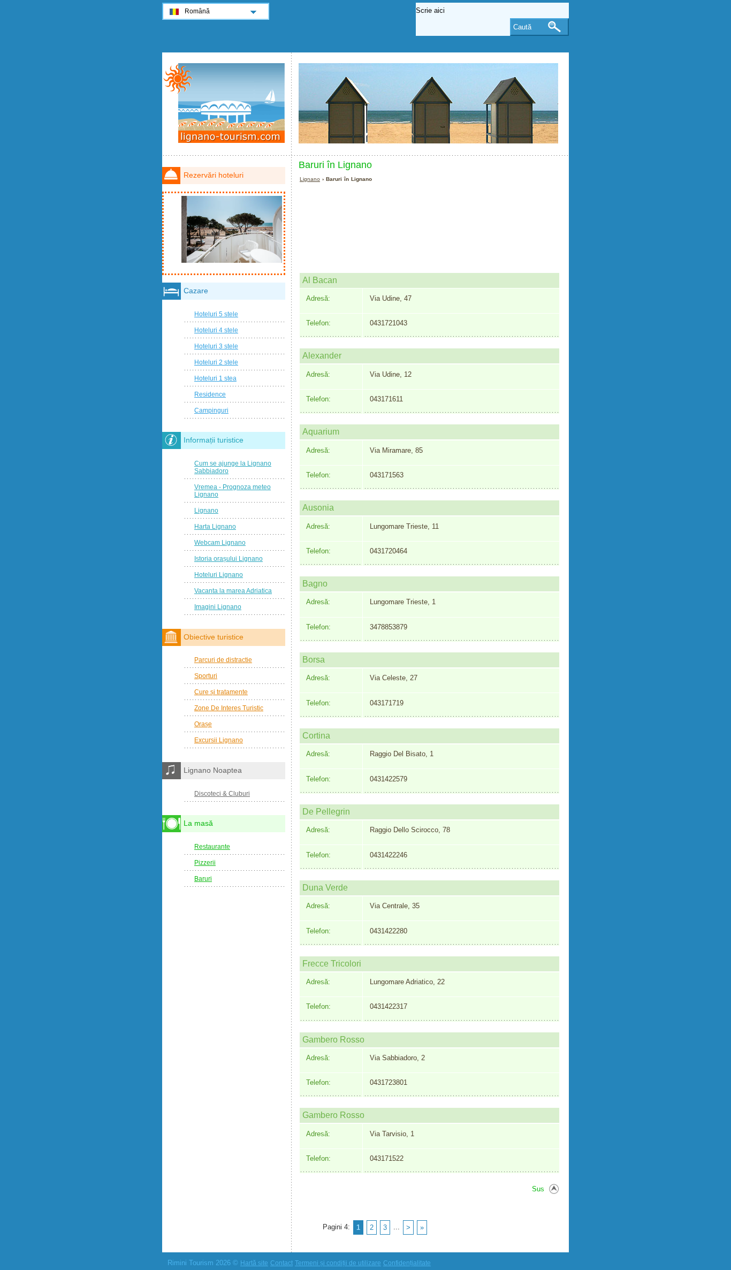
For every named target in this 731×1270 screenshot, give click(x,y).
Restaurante (212, 846)
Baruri (203, 879)
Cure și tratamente (221, 692)
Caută (522, 27)
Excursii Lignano (218, 740)
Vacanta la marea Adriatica (233, 591)
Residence (210, 394)
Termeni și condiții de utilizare (338, 1263)
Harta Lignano (215, 526)
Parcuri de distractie (223, 660)
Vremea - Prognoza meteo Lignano (232, 490)
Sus (538, 1189)
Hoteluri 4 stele (216, 330)
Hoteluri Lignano (218, 575)
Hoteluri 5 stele (216, 314)
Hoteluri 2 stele (216, 362)
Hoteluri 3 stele (216, 346)
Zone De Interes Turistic (228, 708)
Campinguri (211, 410)
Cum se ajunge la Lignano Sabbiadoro (232, 467)
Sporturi (205, 676)
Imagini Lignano (217, 607)
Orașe (203, 724)
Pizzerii (205, 862)
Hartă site (254, 1263)
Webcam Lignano (220, 542)
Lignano (310, 179)
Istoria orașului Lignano (228, 558)
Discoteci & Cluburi (222, 793)
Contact (281, 1263)
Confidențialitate (407, 1263)
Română (197, 11)
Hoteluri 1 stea (215, 378)
